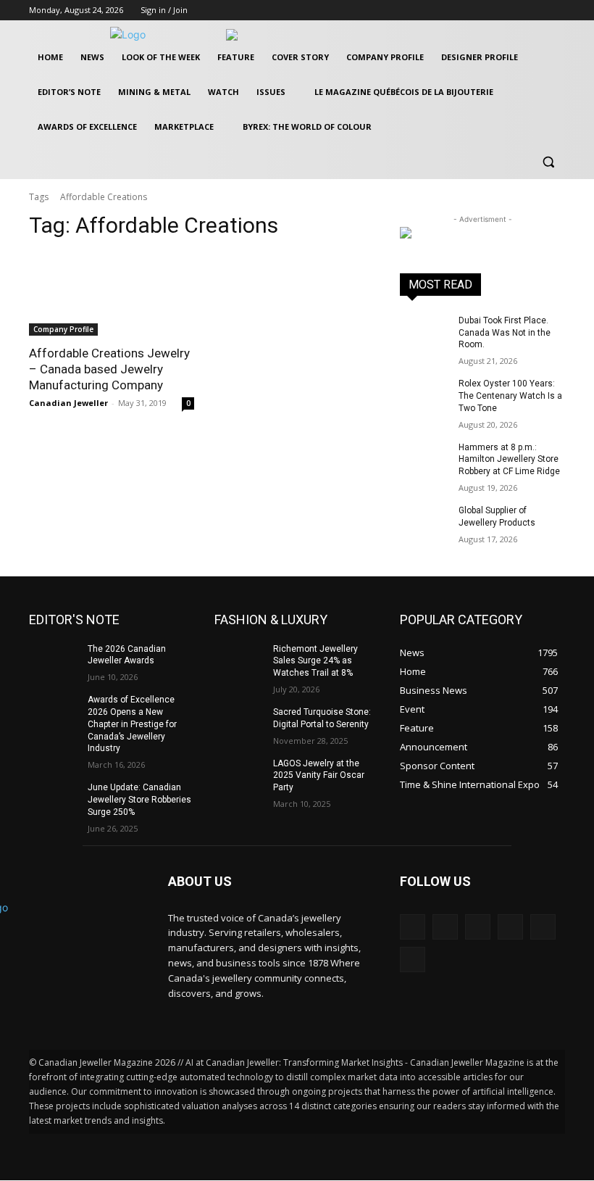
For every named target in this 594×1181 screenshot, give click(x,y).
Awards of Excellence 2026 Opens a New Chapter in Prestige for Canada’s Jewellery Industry (132, 724)
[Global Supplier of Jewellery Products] (424, 522)
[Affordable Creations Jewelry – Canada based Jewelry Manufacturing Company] (111, 294)
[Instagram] (517, 10)
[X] (536, 10)
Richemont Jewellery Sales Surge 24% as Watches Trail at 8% (315, 661)
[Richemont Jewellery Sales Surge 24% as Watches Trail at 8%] (239, 660)
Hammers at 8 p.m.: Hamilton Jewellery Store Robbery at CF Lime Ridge (509, 459)
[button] (548, 162)
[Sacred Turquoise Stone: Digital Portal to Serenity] (239, 723)
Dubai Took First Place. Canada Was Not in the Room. (505, 332)
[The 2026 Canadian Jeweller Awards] (53, 660)
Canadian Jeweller (68, 402)
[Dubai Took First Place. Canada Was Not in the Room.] (424, 332)
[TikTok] (510, 927)
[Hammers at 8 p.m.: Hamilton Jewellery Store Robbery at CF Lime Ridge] (424, 459)
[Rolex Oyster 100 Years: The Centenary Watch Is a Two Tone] (424, 395)
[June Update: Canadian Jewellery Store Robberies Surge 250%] (53, 799)
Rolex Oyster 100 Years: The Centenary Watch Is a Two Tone (510, 395)
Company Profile (63, 329)
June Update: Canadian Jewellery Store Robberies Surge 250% (139, 799)
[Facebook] (496, 10)
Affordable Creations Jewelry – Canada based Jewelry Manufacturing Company (109, 369)
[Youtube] (556, 10)
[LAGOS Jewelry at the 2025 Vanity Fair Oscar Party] (239, 775)
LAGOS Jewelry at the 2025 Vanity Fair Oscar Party (318, 775)
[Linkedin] (477, 927)
